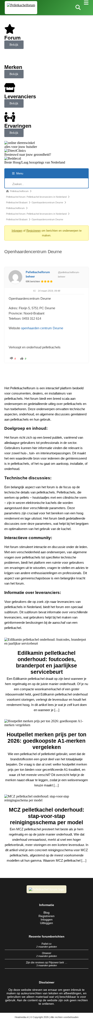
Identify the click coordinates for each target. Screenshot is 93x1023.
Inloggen (17, 230)
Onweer (46, 953)
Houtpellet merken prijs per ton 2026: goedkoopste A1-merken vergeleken (46, 740)
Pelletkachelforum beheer (38, 274)
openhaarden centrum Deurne (42, 328)
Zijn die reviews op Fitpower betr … (46, 962)
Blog (46, 912)
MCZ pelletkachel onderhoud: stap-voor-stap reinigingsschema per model (46, 816)
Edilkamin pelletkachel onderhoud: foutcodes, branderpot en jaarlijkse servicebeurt (46, 662)
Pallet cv (46, 943)
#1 (34, 290)
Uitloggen (46, 923)
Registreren (33, 230)
